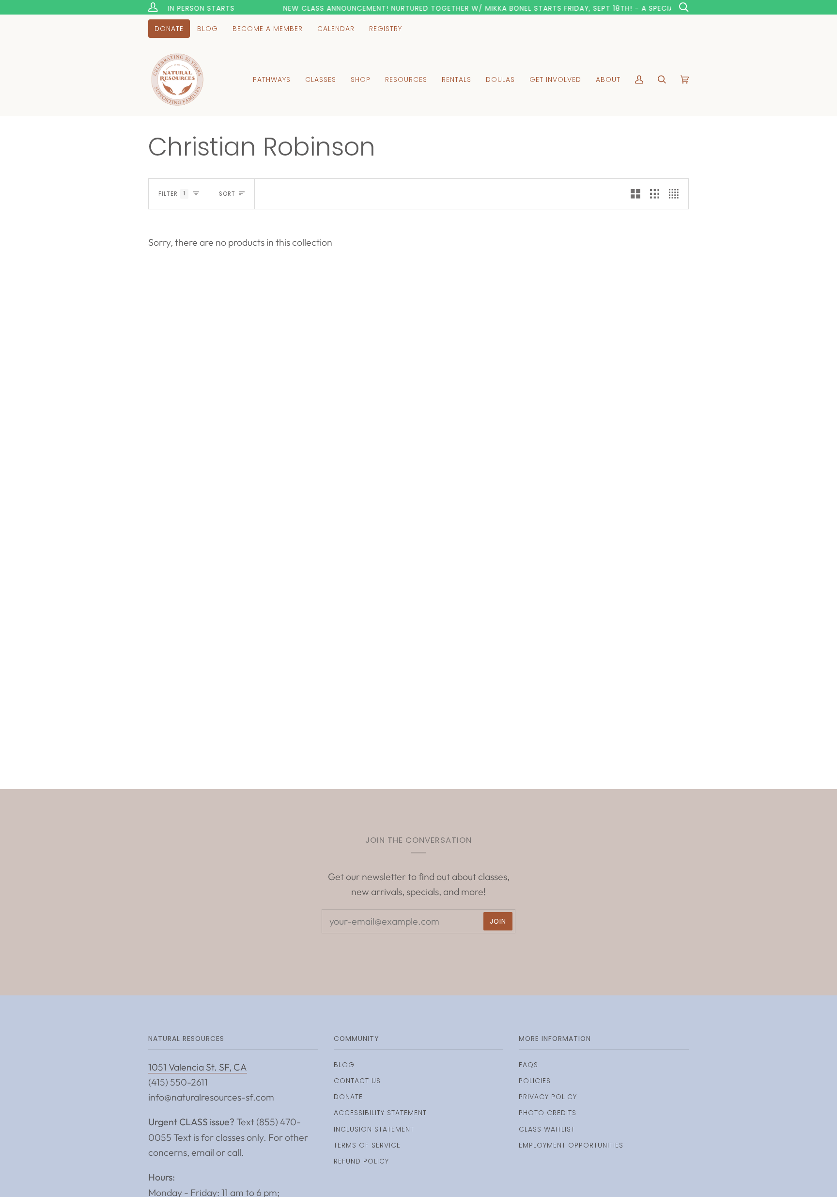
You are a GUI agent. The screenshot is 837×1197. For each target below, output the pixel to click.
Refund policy (361, 1161)
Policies (535, 1081)
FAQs (528, 1065)
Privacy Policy (548, 1097)
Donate (348, 1097)
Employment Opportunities (571, 1145)
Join (498, 921)
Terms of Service (367, 1145)
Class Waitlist (547, 1129)
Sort (227, 194)
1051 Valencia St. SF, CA (197, 1067)
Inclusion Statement (374, 1129)
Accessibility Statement (380, 1113)
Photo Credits (547, 1113)
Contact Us (357, 1081)
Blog (344, 1065)
